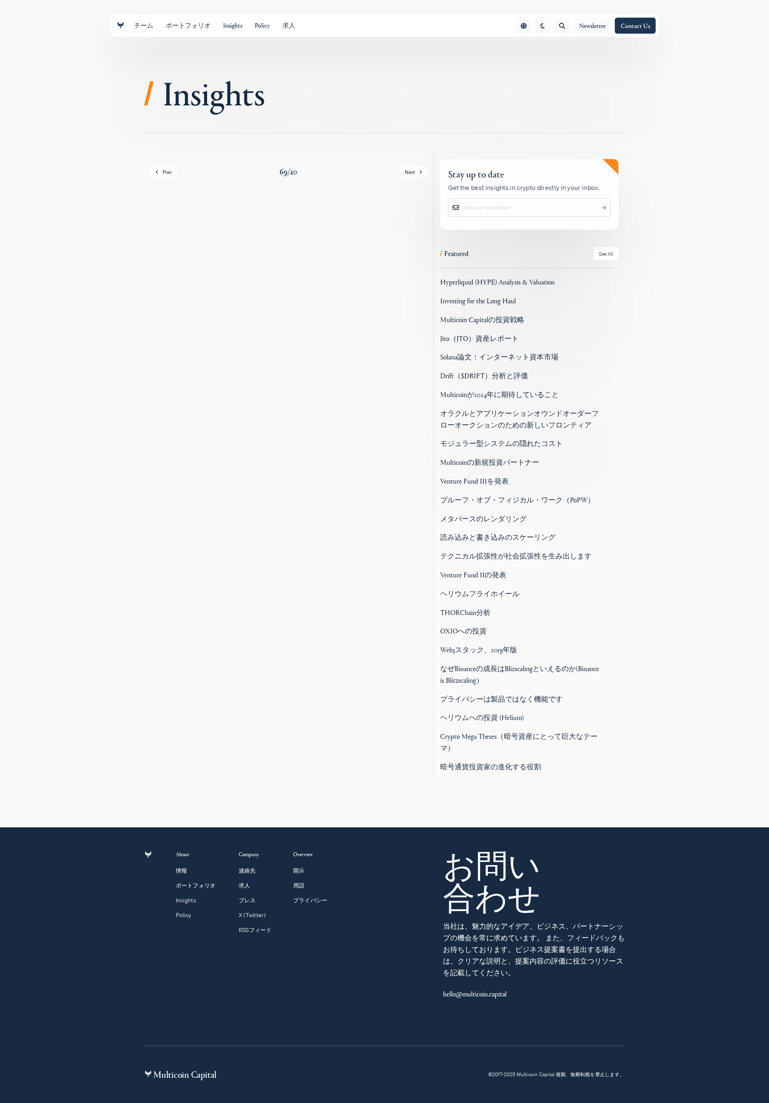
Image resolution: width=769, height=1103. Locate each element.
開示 (299, 897)
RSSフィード (255, 957)
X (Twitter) (252, 942)
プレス (247, 927)
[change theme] (543, 26)
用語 (299, 912)
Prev (167, 172)
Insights (186, 927)
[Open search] (562, 26)
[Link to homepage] (121, 25)
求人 (244, 912)
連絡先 (247, 897)
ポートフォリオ (196, 912)
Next (410, 172)
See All (606, 281)
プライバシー (310, 927)
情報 (181, 897)
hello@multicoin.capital (475, 1021)
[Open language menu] (523, 26)
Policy (183, 942)
